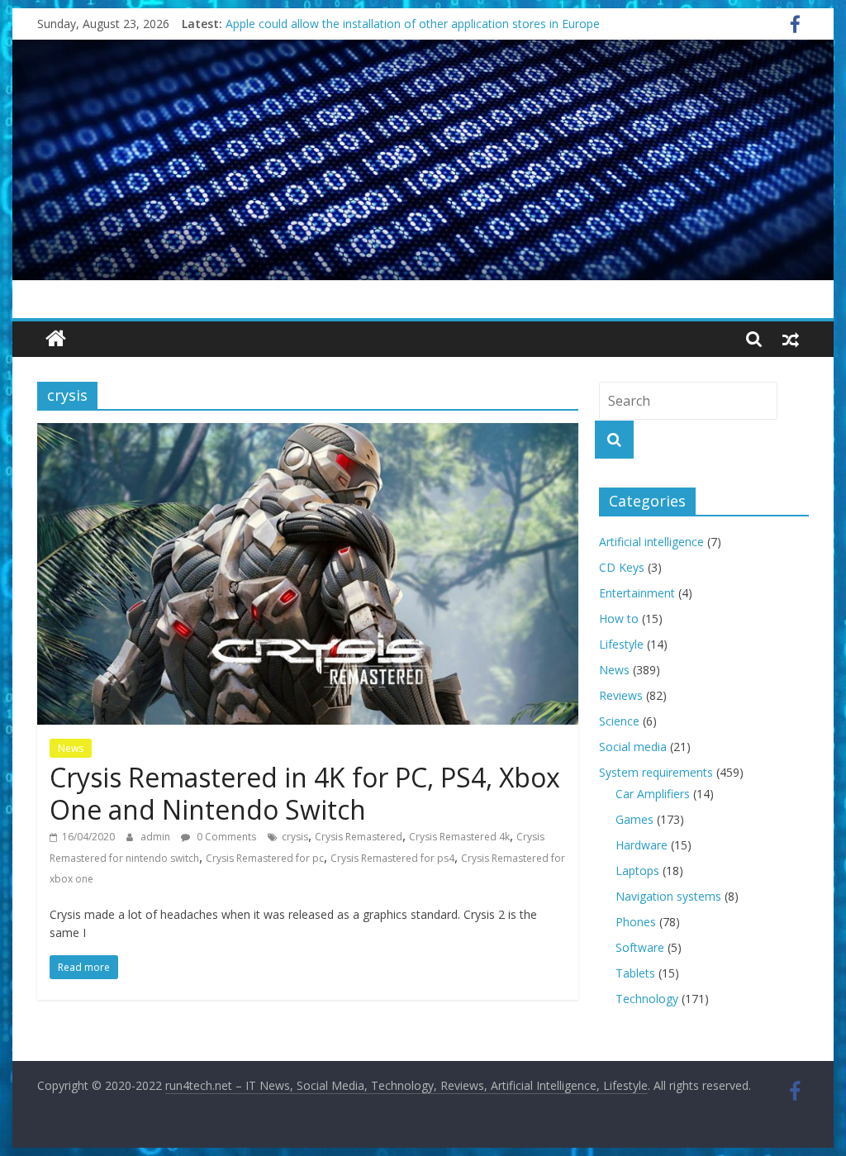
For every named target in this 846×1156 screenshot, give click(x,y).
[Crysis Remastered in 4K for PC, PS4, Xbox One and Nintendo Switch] (307, 433)
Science (619, 721)
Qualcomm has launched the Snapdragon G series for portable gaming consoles (440, 22)
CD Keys (621, 567)
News (70, 748)
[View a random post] (790, 338)
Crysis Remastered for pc (265, 858)
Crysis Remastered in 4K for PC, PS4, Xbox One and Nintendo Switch (305, 792)
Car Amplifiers (652, 794)
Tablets (635, 973)
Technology (646, 998)
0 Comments (225, 837)
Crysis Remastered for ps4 (392, 858)
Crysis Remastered (358, 837)
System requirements (656, 772)
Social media (633, 746)
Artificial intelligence (651, 541)
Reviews (621, 695)
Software (639, 947)
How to (619, 618)
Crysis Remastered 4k (459, 837)
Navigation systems (668, 896)
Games (634, 819)
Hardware (641, 845)
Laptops (637, 870)
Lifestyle (621, 644)
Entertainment (637, 593)
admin (156, 837)
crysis (295, 837)
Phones (635, 922)
